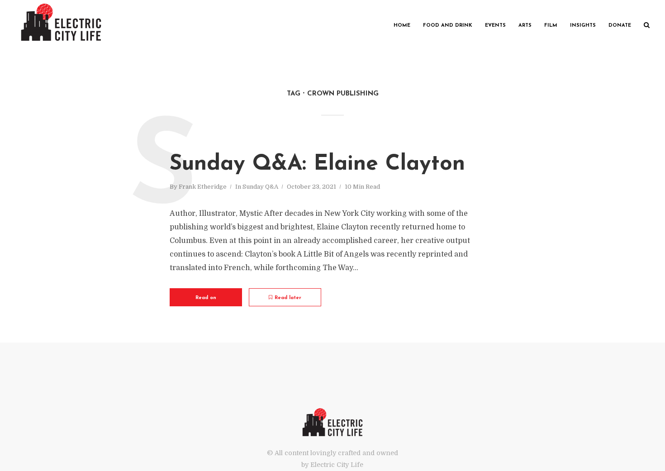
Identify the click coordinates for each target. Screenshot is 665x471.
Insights (583, 25)
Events (495, 25)
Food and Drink (447, 25)
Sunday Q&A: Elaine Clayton (317, 164)
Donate (619, 25)
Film (550, 25)
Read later (288, 297)
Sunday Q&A (260, 186)
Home (402, 25)
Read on (205, 297)
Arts (525, 25)
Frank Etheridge (203, 186)
